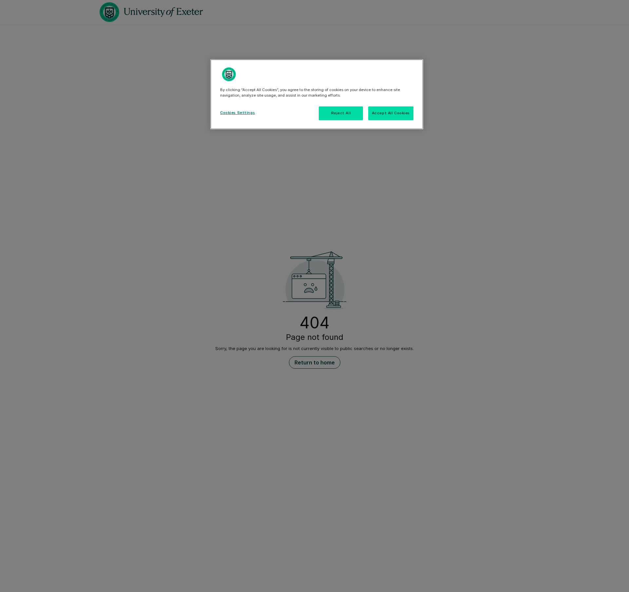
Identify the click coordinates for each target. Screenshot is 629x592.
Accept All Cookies (391, 113)
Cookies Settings (237, 112)
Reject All (341, 113)
